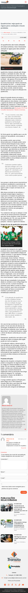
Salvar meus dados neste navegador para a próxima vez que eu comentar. (13, 487)
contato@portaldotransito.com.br (17, 578)
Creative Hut (23, 591)
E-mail (3, 478)
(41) (18, 575)
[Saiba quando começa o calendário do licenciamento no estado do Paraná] (7, 524)
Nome (3, 472)
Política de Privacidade (14, 580)
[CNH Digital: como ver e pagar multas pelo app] (7, 538)
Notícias (14, 6)
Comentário (4, 459)
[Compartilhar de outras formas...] (24, 41)
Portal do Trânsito (6, 6)
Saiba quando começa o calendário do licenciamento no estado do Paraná (20, 524)
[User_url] (25, 429)
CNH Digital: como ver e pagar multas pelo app (20, 538)
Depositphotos (9, 68)
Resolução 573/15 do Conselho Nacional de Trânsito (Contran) (14, 109)
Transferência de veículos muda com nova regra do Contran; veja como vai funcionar (20, 509)
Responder (23, 448)
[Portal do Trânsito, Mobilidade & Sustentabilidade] (14, 557)
